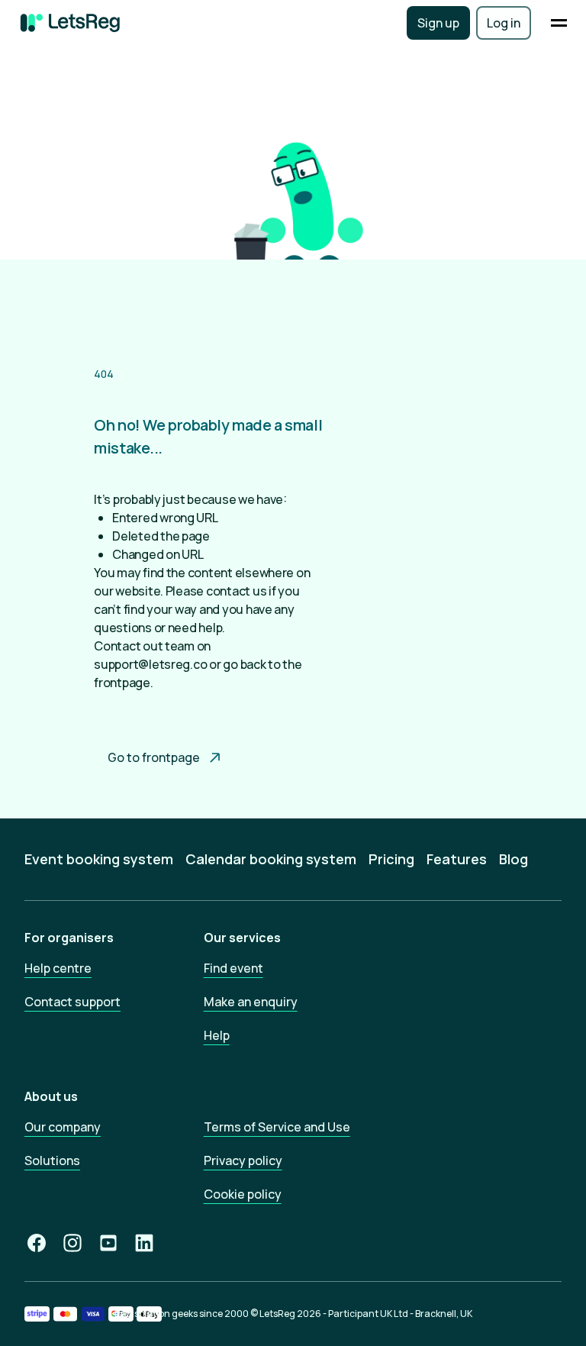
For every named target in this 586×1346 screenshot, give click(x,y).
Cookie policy (243, 1194)
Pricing (391, 859)
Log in (503, 23)
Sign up (438, 23)
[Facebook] (36, 1243)
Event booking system (98, 859)
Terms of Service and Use (277, 1126)
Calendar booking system (270, 859)
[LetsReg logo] (70, 23)
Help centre (58, 968)
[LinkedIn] (144, 1243)
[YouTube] (108, 1243)
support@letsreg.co (150, 664)
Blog (513, 859)
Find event (233, 968)
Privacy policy (243, 1160)
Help (217, 1035)
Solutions (52, 1160)
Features (457, 859)
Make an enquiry (251, 1001)
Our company (62, 1126)
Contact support (72, 1001)
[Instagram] (72, 1243)
